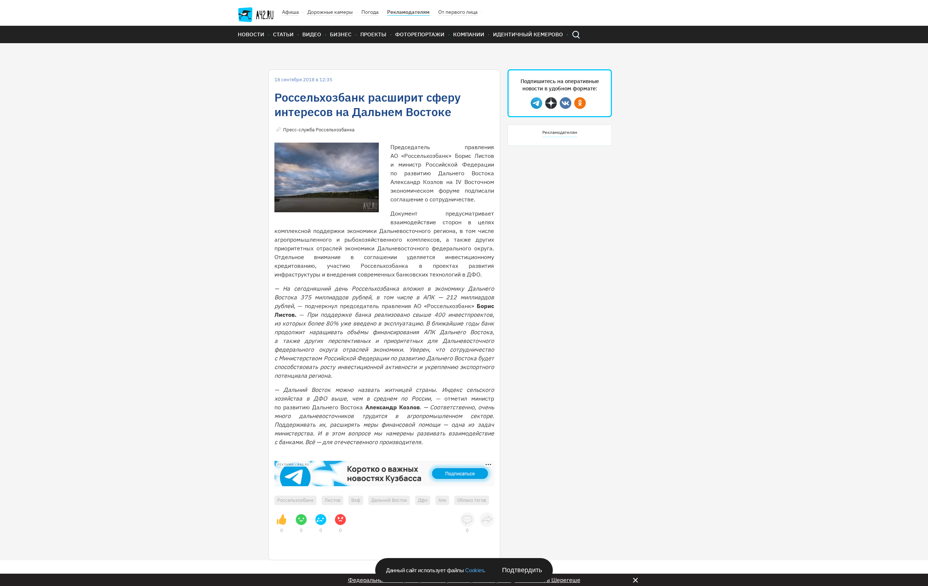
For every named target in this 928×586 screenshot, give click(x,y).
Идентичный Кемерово (528, 34)
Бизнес (341, 34)
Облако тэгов (471, 500)
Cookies (474, 570)
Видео (311, 34)
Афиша (290, 12)
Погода (369, 12)
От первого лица (457, 12)
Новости (251, 34)
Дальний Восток (389, 500)
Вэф (355, 500)
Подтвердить (522, 570)
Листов (332, 500)
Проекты (373, 34)
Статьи (283, 34)
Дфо (422, 500)
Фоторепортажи (419, 34)
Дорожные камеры (330, 12)
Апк (442, 500)
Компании (468, 34)
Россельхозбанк (295, 500)
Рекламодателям (408, 12)
